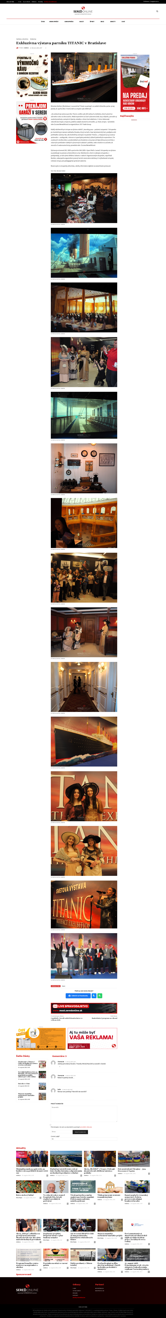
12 (121, 1238)
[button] (157, 11)
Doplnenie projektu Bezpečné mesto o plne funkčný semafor (53, 1236)
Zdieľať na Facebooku (79, 996)
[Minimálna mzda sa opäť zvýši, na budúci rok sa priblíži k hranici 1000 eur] (32, 1159)
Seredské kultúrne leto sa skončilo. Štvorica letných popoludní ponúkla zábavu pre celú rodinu (28, 1074)
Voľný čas (33, 39)
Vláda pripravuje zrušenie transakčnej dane (109, 1196)
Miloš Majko (19, 1197)
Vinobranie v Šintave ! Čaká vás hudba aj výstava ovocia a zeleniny (27, 1063)
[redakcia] (17, 48)
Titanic (63, 986)
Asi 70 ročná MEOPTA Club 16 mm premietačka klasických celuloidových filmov (82, 1237)
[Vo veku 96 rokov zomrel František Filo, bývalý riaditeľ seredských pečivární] (55, 1186)
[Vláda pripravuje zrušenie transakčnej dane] (110, 1186)
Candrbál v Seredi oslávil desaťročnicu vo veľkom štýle (66, 1019)
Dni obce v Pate (24, 1084)
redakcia (26, 48)
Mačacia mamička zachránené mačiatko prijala (26, 1095)
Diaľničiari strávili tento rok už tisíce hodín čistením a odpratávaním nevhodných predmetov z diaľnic (66, 1171)
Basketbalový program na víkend (104, 1018)
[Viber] (143, 48)
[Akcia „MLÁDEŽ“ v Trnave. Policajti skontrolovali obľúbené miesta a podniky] (100, 1159)
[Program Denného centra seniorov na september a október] (28, 1255)
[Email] (134, 48)
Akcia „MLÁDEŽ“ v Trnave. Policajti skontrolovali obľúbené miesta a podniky (99, 1171)
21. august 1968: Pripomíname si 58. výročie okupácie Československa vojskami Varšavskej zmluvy (137, 1266)
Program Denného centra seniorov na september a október (27, 1265)
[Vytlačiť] (139, 48)
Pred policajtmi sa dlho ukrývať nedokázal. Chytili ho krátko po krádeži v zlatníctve (109, 1266)
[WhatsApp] (130, 48)
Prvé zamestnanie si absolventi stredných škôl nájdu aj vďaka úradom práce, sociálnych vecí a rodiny (136, 1238)
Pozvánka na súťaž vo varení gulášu (55, 1264)
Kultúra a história (22, 39)
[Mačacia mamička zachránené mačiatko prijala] (42, 1096)
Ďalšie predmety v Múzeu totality (81, 1264)
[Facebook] (146, 11)
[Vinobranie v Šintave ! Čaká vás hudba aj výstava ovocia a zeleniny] (42, 1064)
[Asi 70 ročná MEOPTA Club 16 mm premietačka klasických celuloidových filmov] (83, 1225)
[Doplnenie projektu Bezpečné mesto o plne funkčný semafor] (55, 1225)
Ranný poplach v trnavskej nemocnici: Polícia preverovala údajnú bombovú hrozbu (136, 1198)
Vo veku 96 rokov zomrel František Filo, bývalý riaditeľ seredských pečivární (54, 1198)
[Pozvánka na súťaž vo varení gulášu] (55, 1255)
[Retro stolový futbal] (28, 1186)
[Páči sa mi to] (58, 1066)
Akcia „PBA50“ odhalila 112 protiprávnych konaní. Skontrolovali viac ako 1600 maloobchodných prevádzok (28, 1237)
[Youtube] (153, 11)
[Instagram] (149, 11)
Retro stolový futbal (25, 1195)
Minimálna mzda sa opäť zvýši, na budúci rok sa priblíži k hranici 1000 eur (32, 1171)
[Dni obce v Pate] (42, 1086)
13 (148, 1272)
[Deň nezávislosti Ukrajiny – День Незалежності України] (134, 1159)
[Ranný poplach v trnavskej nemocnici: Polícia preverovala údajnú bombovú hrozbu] (137, 1186)
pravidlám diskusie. (86, 1127)
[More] (148, 48)
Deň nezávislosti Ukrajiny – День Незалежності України (132, 1170)
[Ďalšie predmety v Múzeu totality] (83, 1255)
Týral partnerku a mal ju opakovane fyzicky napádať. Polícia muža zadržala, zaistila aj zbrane (82, 1198)
